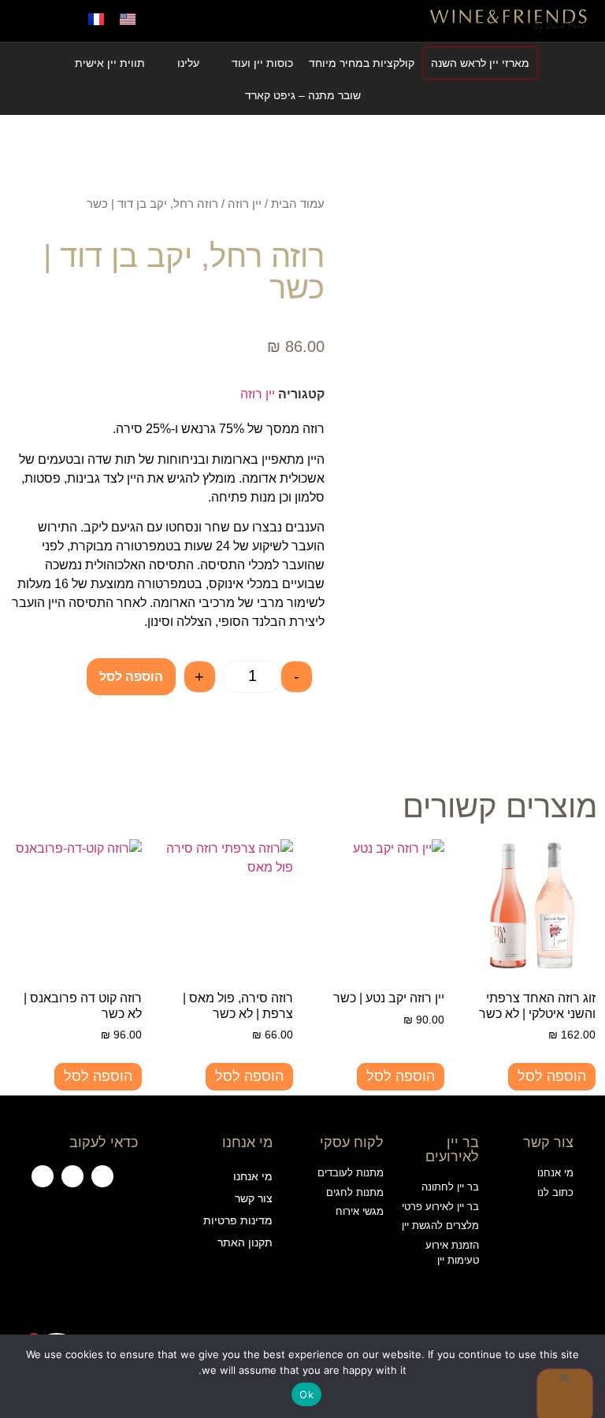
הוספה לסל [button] (552, 1076)
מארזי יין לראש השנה (480, 63)
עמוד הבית (298, 204)
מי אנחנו (252, 1176)
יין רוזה (245, 204)
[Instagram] (72, 1176)
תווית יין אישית (110, 63)
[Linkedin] (43, 1176)
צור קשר (253, 1198)
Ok (306, 1394)
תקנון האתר (244, 1242)
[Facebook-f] (102, 1176)
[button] (302, 21)
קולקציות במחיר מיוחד (361, 63)
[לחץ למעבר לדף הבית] (509, 20)
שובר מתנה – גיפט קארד (303, 95)
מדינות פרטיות (237, 1220)
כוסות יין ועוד (262, 63)
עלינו (188, 63)
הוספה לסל (131, 676)
